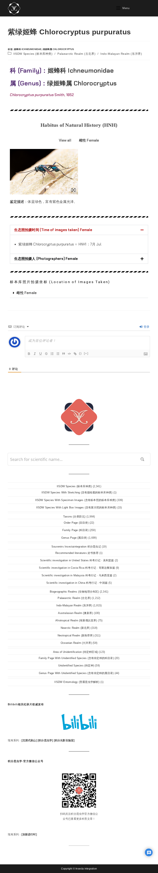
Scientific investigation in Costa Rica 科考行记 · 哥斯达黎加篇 (77, 567)
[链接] (75, 353)
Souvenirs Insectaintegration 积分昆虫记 (76, 546)
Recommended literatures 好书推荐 (77, 552)
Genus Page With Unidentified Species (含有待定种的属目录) (76, 673)
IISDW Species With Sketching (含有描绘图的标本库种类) (77, 492)
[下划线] (40, 353)
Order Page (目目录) (76, 522)
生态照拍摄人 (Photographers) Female (46, 258)
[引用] (63, 353)
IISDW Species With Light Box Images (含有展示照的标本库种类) (76, 507)
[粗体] (29, 353)
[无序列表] (58, 353)
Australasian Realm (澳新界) (75, 613)
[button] (79, 230)
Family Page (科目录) (75, 530)
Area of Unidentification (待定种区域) (75, 651)
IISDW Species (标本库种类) (33, 53)
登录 (146, 326)
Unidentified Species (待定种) (76, 665)
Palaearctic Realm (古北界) (76, 53)
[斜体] (35, 353)
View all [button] (65, 140)
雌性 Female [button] (89, 140)
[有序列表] (52, 353)
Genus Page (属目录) (74, 537)
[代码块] (69, 353)
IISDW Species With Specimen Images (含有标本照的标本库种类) (75, 500)
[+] (86, 353)
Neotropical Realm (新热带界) (76, 635)
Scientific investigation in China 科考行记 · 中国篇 (77, 582)
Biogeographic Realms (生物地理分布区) (74, 591)
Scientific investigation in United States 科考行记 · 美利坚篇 (77, 560)
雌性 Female (26, 293)
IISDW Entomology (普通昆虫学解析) (76, 682)
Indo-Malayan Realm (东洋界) (121, 53)
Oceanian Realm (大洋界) (76, 642)
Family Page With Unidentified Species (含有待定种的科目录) (76, 658)
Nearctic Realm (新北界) (75, 627)
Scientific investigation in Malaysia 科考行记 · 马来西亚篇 (77, 575)
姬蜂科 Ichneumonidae (27, 49)
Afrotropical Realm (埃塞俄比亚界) (76, 620)
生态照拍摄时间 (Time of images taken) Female (53, 230)
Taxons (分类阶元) (74, 516)
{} (80, 353)
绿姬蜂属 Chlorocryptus (58, 49)
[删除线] (46, 353)
